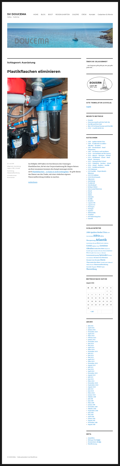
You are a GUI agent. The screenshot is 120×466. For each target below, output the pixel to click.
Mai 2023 (91, 357)
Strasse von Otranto (93, 260)
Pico (87, 253)
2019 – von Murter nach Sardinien (98, 151)
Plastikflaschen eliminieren (33, 71)
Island (90, 193)
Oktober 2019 (92, 397)
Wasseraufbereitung (13, 173)
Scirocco (99, 253)
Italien (90, 195)
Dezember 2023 (93, 351)
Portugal (90, 209)
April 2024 (91, 347)
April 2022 (91, 371)
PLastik (91, 253)
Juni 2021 (91, 379)
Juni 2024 (91, 343)
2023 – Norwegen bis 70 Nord (97, 161)
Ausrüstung (17, 166)
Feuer (98, 246)
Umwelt (17, 168)
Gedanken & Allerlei (105, 14)
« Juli (92, 311)
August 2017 (91, 420)
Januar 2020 (92, 395)
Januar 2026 (91, 330)
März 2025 (91, 336)
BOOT (50, 14)
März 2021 (91, 381)
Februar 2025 (92, 337)
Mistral (105, 250)
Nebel (110, 250)
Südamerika (92, 213)
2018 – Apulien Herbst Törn (96, 141)
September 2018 (93, 410)
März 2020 (91, 393)
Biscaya (95, 243)
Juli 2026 (90, 326)
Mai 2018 (90, 414)
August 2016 (91, 424)
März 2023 (91, 361)
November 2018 (92, 407)
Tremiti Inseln (104, 262)
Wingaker (94, 267)
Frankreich (91, 183)
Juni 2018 (90, 412)
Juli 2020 (90, 389)
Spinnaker (103, 255)
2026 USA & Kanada (94, 177)
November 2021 (93, 373)
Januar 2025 (91, 339)
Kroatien (90, 201)
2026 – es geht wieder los (96, 128)
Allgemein (10, 166)
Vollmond (110, 262)
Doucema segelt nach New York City (99, 122)
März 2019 (91, 403)
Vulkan (88, 264)
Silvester (104, 253)
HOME (35, 14)
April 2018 (91, 416)
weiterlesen (32, 182)
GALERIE (75, 14)
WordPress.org (92, 444)
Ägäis (103, 267)
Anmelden (91, 438)
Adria (96, 235)
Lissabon (96, 250)
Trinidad (90, 214)
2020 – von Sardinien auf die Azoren (99, 153)
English (88, 107)
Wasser (92, 264)
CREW (84, 14)
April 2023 (91, 359)
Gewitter (104, 246)
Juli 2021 (90, 377)
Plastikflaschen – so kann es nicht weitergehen (50, 172)
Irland (90, 191)
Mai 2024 (91, 345)
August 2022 (92, 365)
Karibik (90, 199)
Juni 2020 (91, 391)
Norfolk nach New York (95, 124)
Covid (89, 246)
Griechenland (92, 185)
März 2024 (91, 349)
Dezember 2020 (93, 383)
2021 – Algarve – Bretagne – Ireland (99, 155)
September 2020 (93, 385)
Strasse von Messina (101, 257)
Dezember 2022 (93, 363)
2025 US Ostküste (93, 175)
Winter (99, 267)
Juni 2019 (90, 401)
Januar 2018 (91, 418)
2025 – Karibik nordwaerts (96, 167)
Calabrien (106, 243)
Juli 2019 (90, 399)
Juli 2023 (90, 353)
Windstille (88, 267)
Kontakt (92, 14)
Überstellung (91, 269)
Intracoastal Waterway (95, 189)
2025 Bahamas (92, 169)
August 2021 (91, 375)
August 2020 (92, 387)
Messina (101, 250)
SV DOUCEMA (16, 14)
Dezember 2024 (93, 341)
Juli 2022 (90, 367)
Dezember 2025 (93, 332)
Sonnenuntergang (92, 255)
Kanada (90, 120)
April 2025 (91, 334)
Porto (95, 253)
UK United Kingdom (94, 216)
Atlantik (101, 240)
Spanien (90, 211)
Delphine (94, 246)
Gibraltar (90, 248)
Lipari (91, 250)
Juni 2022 (91, 369)
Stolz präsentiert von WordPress (27, 457)
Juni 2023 (91, 355)
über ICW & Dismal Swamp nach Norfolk (100, 126)
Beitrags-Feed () (94, 440)
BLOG (43, 14)
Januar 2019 (91, 405)
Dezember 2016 (92, 422)
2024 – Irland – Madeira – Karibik (98, 165)
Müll (108, 250)
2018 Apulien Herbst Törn (96, 232)
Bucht (101, 243)
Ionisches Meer (99, 248)
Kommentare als (94, 442)
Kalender (91, 197)
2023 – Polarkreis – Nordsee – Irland (99, 163)
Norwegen (91, 207)
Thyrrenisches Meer (93, 262)
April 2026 (91, 328)
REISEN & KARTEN (63, 14)
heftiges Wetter (93, 187)
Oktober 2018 (92, 409)
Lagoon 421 (91, 205)
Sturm (102, 260)
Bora (98, 243)
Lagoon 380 (11, 168)
